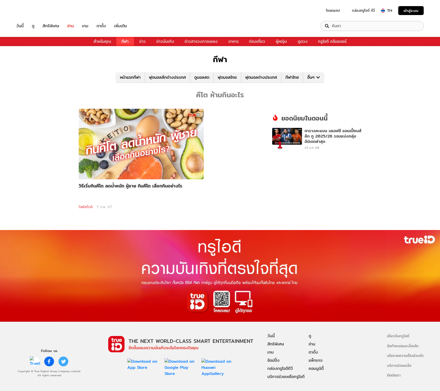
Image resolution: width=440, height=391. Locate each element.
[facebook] (49, 361)
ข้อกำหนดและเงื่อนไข (402, 346)
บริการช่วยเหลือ (399, 365)
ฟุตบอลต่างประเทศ (261, 77)
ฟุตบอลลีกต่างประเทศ (167, 77)
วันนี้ (20, 26)
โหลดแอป (333, 10)
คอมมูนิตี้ (316, 368)
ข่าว (142, 41)
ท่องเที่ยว (257, 41)
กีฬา (125, 41)
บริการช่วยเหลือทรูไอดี (286, 376)
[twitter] (63, 361)
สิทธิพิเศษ (51, 26)
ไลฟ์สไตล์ (85, 207)
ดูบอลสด (201, 77)
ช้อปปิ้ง (273, 360)
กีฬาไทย (292, 77)
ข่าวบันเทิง (165, 41)
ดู (33, 26)
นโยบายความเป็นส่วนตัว (405, 355)
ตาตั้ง (101, 26)
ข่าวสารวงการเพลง (201, 41)
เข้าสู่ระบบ (411, 11)
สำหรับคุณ (102, 41)
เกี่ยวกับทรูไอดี (398, 336)
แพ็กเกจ (315, 360)
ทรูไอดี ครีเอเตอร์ (332, 41)
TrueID (31, 10)
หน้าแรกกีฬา (130, 77)
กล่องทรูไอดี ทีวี (363, 10)
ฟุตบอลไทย (227, 77)
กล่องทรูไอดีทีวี (280, 368)
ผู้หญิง (281, 41)
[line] (35, 361)
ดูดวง (303, 41)
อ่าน (70, 26)
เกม (85, 26)
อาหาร (233, 41)
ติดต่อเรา (394, 375)
